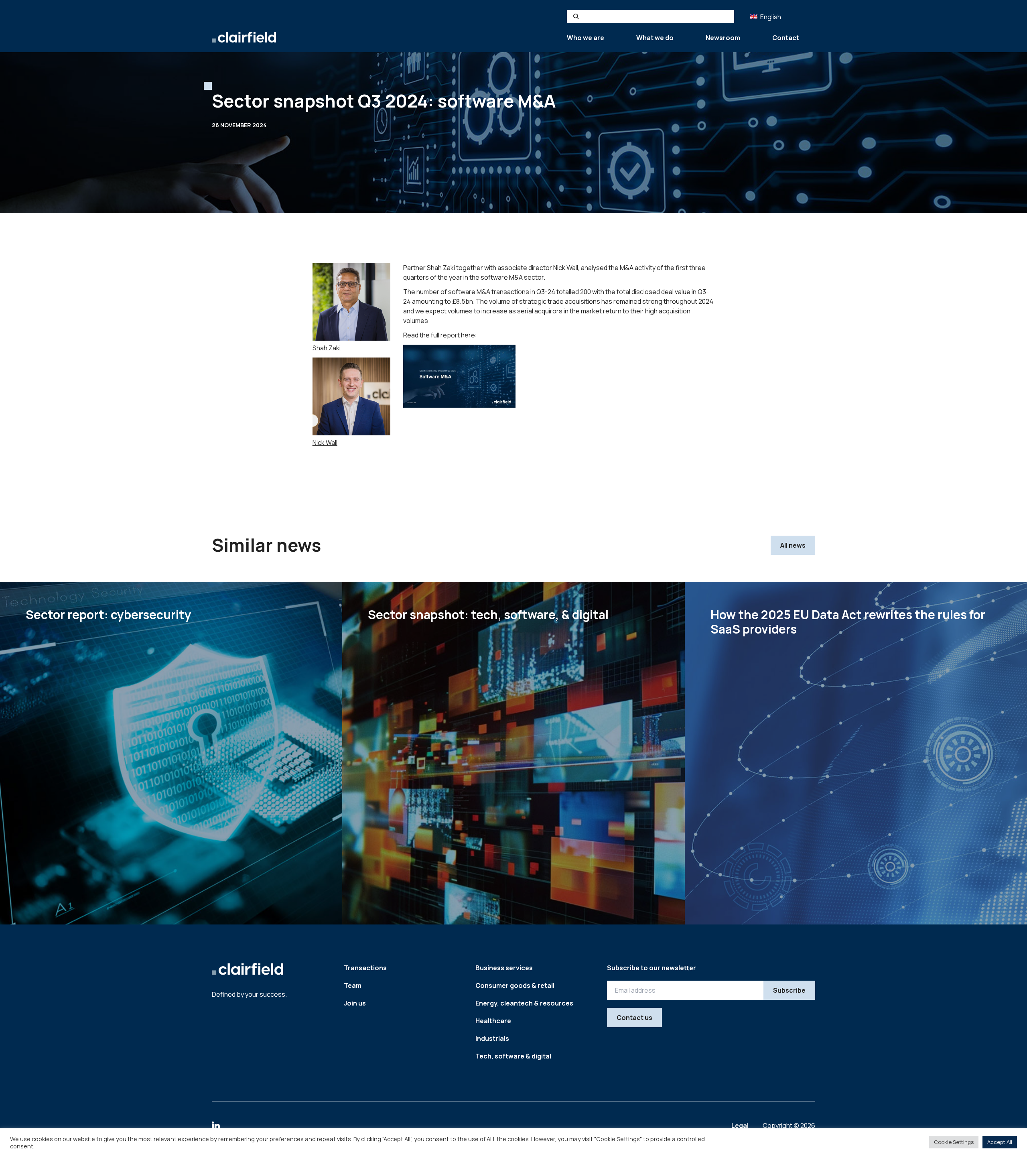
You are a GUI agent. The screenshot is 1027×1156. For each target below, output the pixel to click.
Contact (785, 37)
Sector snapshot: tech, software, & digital (488, 614)
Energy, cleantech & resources (524, 1003)
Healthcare (493, 1020)
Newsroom (723, 37)
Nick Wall (325, 442)
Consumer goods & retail (514, 985)
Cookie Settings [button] (954, 1142)
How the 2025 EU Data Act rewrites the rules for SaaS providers (847, 621)
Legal (740, 1125)
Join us (355, 1003)
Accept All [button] (999, 1142)
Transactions (365, 967)
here (468, 335)
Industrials (492, 1038)
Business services (504, 967)
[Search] (576, 16)
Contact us (634, 1017)
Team (352, 985)
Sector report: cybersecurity (108, 614)
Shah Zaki (327, 347)
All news (793, 545)
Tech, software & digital (513, 1056)
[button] (766, 16)
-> (307, 889)
